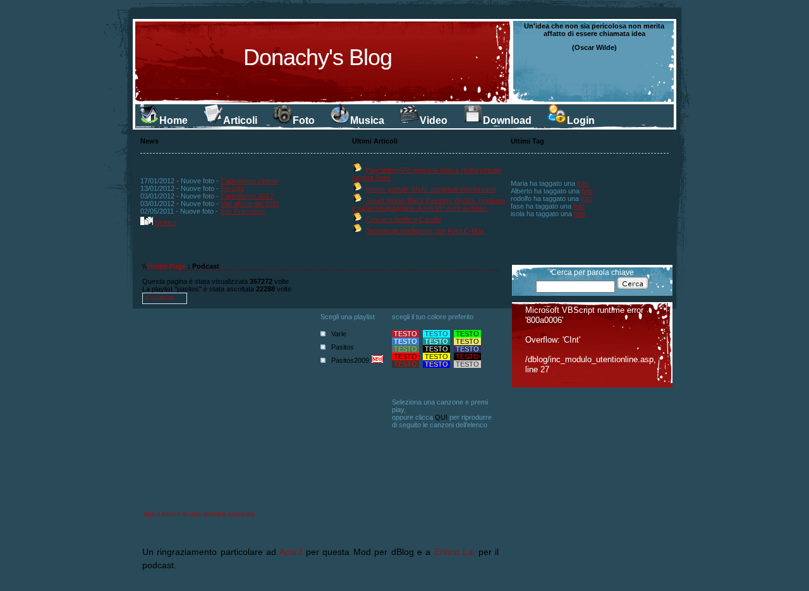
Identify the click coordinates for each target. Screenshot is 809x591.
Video (433, 120)
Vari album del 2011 (250, 203)
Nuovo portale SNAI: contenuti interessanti (431, 189)
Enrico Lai (454, 552)
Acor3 (291, 552)
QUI (441, 417)
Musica (367, 120)
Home (173, 120)
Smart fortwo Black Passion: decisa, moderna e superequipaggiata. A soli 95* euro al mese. (429, 204)
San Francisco (242, 211)
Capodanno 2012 (247, 196)
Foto (304, 120)
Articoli (240, 120)
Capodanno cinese (249, 181)
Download (507, 120)
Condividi (160, 298)
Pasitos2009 (350, 360)
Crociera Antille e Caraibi (403, 219)
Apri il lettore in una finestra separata (199, 514)
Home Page (167, 266)
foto (582, 183)
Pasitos (342, 347)
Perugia (232, 188)
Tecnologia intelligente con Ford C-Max (425, 231)
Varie (338, 334)
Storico (164, 222)
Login (581, 120)
